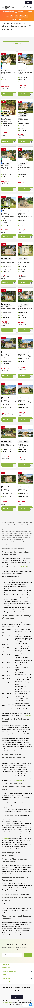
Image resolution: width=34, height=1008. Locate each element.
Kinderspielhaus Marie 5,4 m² (25, 72)
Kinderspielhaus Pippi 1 (25, 355)
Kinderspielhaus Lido (7, 444)
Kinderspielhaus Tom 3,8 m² (8, 72)
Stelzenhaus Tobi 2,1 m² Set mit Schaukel (7, 167)
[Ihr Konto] (27, 7)
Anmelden (27, 955)
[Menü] (3, 7)
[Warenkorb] (30, 7)
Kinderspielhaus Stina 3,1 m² (25, 308)
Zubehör (14, 773)
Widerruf (18, 987)
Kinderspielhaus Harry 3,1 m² (25, 262)
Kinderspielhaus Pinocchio (23, 445)
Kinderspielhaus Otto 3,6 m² (8, 308)
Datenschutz (26, 987)
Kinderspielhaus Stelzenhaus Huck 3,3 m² (25, 216)
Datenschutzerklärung (25, 960)
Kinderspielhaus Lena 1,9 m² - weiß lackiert (8, 215)
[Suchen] (24, 7)
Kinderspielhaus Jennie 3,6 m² (8, 356)
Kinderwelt (24, 567)
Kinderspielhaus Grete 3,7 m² (8, 262)
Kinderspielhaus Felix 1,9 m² (24, 167)
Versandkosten (7, 1002)
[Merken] (14, 94)
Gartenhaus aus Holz (19, 569)
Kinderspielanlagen (17, 780)
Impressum (6, 987)
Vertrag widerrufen (17, 997)
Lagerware (28, 715)
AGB (12, 987)
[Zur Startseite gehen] (9, 7)
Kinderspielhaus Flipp (8, 490)
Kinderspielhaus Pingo (25, 401)
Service (28, 2)
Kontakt (17, 990)
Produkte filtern (17, 43)
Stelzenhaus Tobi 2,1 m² (24, 120)
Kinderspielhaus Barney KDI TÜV (6, 120)
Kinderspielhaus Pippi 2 (8, 401)
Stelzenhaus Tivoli (24, 490)
